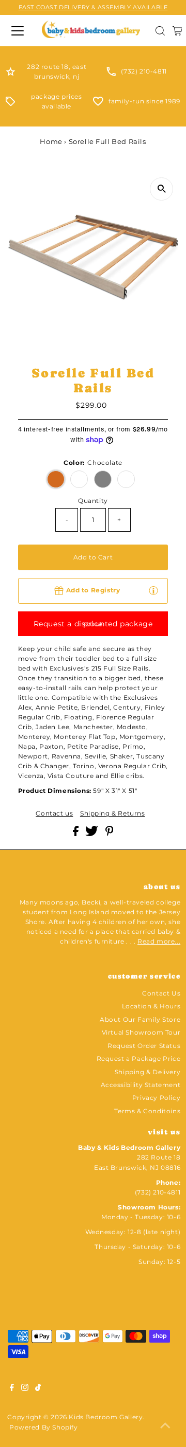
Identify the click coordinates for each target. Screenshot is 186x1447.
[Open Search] (160, 30)
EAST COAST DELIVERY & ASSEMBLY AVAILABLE (93, 7)
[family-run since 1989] (98, 103)
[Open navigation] (17, 31)
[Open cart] (177, 31)
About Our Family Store (140, 1019)
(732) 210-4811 (143, 71)
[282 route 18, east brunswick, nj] (11, 74)
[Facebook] (12, 1389)
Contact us (54, 813)
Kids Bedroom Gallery (106, 1417)
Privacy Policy (156, 1097)
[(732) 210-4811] (111, 74)
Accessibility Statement (141, 1085)
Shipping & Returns (112, 813)
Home (51, 141)
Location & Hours (151, 1006)
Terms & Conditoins (147, 1111)
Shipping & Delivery (147, 1072)
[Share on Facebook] (77, 834)
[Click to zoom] (161, 189)
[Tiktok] (38, 1389)
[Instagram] (25, 1389)
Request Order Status (143, 1046)
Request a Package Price (139, 1058)
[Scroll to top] (165, 1426)
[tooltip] (153, 590)
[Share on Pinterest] (109, 834)
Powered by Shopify (43, 1427)
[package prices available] (10, 103)
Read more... (158, 941)
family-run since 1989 (144, 101)
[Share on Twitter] (92, 834)
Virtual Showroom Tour (141, 1032)
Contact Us (161, 993)
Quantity (93, 500)
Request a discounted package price (93, 623)
